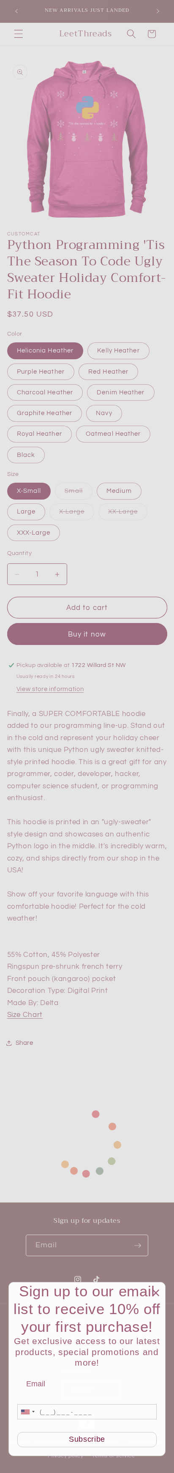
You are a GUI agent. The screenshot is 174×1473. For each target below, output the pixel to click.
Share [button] (24, 1042)
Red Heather (108, 371)
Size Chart (25, 1014)
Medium (119, 490)
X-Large (76, 514)
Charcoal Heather (45, 392)
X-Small (29, 490)
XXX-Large (34, 532)
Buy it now (87, 634)
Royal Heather (39, 433)
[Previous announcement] (16, 11)
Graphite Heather (45, 413)
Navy (104, 413)
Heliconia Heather (45, 350)
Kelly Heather (118, 350)
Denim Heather (120, 392)
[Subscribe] (138, 1246)
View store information (50, 689)
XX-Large (127, 514)
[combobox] (27, 1412)
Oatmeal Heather (113, 433)
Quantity (19, 553)
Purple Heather (41, 371)
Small (78, 493)
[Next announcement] (158, 11)
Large (26, 511)
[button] (18, 34)
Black (26, 454)
